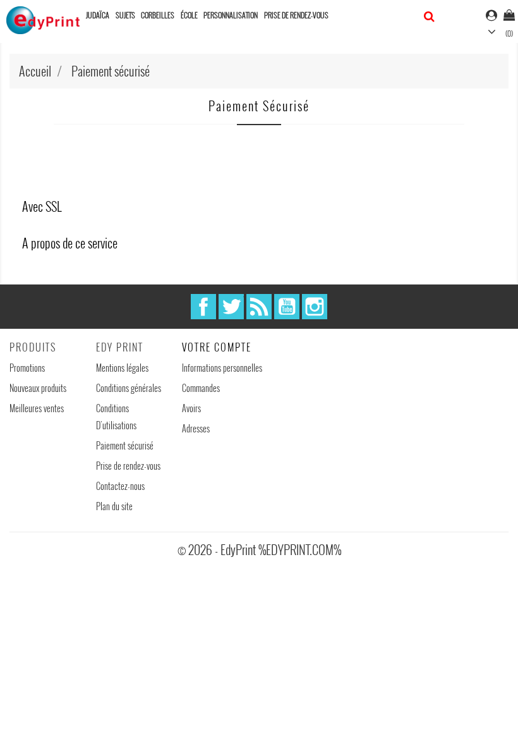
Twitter (231, 306)
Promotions (27, 367)
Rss (259, 306)
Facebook (203, 306)
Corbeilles (157, 14)
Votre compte (216, 347)
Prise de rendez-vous (296, 14)
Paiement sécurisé (125, 445)
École (189, 14)
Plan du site (114, 506)
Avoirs (191, 408)
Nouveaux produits (37, 387)
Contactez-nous (120, 485)
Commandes (201, 387)
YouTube (286, 306)
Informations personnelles (222, 367)
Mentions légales (122, 367)
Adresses (196, 428)
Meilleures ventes (36, 408)
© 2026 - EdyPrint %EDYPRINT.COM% (259, 549)
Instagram (314, 306)
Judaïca (97, 14)
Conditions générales (128, 387)
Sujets (125, 14)
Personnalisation (230, 14)
